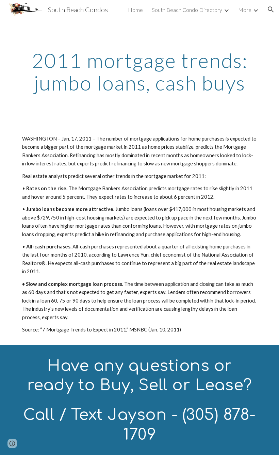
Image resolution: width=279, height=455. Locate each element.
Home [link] (135, 9)
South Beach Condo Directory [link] (187, 9)
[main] (139, 71)
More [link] (244, 9)
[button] (271, 9)
